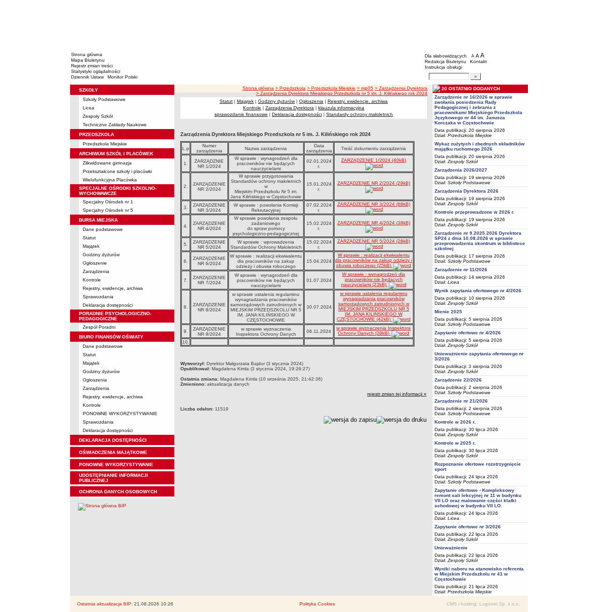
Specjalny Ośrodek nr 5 (108, 210)
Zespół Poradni (99, 327)
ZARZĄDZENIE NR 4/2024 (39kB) (373, 222)
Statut (89, 237)
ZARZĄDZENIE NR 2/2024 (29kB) (373, 183)
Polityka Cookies (317, 603)
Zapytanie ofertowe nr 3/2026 (467, 526)
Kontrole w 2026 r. (455, 422)
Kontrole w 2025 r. (455, 443)
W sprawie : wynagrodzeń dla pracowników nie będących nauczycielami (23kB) (373, 279)
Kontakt (478, 61)
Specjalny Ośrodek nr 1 (108, 201)
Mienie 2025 (448, 311)
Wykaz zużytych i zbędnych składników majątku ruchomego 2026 (479, 146)
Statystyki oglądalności (95, 71)
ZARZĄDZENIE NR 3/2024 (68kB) (373, 204)
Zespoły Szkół (98, 116)
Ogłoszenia (95, 379)
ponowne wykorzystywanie (116, 464)
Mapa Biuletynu (88, 60)
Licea (88, 107)
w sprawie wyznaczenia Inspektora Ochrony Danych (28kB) (373, 330)
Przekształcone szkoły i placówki (117, 171)
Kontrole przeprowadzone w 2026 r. (474, 212)
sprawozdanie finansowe (241, 114)
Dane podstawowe (103, 229)
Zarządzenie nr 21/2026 (461, 400)
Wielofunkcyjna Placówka (110, 179)
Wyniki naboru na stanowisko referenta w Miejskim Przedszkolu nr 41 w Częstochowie (479, 574)
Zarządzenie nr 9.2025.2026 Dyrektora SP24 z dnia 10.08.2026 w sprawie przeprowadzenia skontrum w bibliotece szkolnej (479, 240)
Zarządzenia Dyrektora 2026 (466, 191)
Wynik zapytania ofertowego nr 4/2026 (477, 290)
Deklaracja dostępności (108, 305)
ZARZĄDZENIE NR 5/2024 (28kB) (373, 241)
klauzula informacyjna (341, 107)
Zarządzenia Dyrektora (289, 107)
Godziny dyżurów (101, 254)
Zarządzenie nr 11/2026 (460, 269)
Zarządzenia (96, 271)
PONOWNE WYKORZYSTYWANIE (120, 413)
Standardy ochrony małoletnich (359, 114)
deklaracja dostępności (113, 440)
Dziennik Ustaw (87, 76)
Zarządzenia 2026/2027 (460, 170)
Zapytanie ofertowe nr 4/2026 (467, 332)
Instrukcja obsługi (443, 67)
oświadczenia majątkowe (113, 452)
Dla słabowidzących (446, 55)
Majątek (91, 246)
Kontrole (92, 279)
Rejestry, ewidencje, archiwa (113, 288)
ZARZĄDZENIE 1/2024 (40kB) (373, 160)
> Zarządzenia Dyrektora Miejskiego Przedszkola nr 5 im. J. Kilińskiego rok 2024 (341, 93)
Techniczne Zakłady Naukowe (115, 124)
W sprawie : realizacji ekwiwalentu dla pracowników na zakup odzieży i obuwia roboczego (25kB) (373, 260)
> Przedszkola (290, 88)
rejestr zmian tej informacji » (397, 393)
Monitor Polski (122, 76)
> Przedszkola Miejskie (331, 88)
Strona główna (86, 54)
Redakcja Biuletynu (445, 61)
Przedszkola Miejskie (105, 143)
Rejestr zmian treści (92, 65)
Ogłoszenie (95, 263)
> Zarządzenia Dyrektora (401, 88)
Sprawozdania (98, 296)
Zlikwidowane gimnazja (107, 163)
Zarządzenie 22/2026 (458, 379)
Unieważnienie (451, 547)
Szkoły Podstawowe (104, 99)
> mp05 (365, 88)
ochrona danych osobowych (118, 491)
